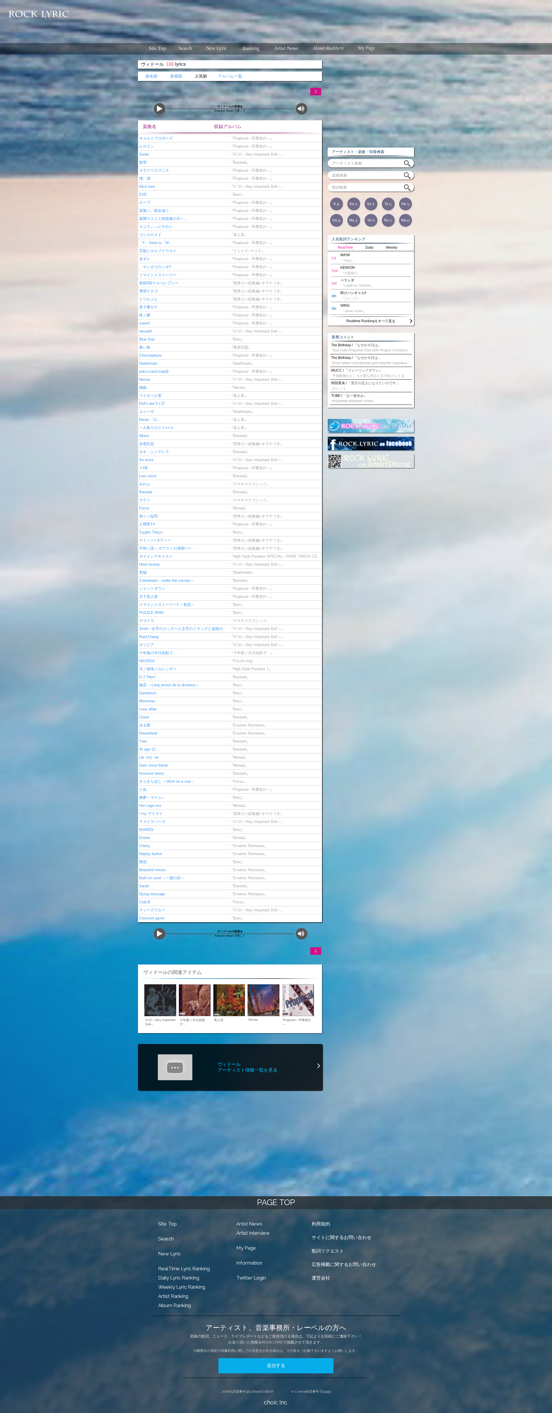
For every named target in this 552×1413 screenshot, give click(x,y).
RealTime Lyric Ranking (184, 1268)
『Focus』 (237, 781)
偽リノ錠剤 (148, 516)
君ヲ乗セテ (148, 307)
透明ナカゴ (148, 291)
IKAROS (146, 830)
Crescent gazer (151, 918)
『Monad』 (237, 508)
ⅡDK (143, 468)
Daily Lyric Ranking (178, 1278)
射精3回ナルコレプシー (158, 283)
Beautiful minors (152, 870)
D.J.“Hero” (147, 677)
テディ (144, 500)
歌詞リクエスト (328, 1251)
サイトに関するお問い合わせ (341, 1237)
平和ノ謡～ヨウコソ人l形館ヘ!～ (165, 548)
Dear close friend (152, 765)
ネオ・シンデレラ (153, 452)
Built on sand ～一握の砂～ (161, 878)
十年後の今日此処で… (157, 653)
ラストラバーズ (151, 821)
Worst (143, 436)
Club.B (144, 902)
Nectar (144, 379)
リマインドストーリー (157, 275)
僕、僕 (144, 178)
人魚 (142, 789)
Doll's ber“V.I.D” (151, 403)
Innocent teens (151, 773)
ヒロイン (146, 146)
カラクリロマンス (153, 170)
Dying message (151, 894)
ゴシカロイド (150, 235)
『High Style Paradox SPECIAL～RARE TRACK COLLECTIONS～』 (274, 556)
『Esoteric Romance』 (247, 725)
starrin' (144, 323)
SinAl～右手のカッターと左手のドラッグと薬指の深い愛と (182, 629)
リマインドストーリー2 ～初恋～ (166, 604)
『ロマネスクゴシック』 (249, 484)
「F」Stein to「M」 (155, 243)
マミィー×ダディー (154, 540)
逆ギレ (144, 259)
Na (405, 204)
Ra (388, 220)
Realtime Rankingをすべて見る (370, 321)
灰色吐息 (146, 444)
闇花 (142, 862)
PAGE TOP (276, 1202)
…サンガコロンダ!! (154, 267)
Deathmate (147, 363)
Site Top (167, 1224)
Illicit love (146, 186)
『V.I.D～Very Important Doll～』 (256, 154)
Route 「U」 (149, 419)
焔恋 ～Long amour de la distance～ (168, 685)
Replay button (150, 854)
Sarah (143, 886)
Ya (371, 220)
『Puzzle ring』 (241, 661)
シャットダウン (151, 588)
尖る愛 (144, 725)
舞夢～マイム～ (151, 797)
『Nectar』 (237, 387)
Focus (144, 508)
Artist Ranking (173, 1296)
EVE (142, 194)
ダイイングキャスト (155, 556)
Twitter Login (251, 1278)
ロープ (144, 202)
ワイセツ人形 (150, 395)
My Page (246, 1248)
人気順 (201, 76)
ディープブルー (151, 910)
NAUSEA (146, 661)
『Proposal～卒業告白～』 (250, 138)
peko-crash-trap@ (153, 371)
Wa (405, 220)
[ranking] (251, 49)
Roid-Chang (148, 637)
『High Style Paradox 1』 (249, 669)
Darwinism (147, 693)
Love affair (147, 709)
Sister (143, 154)
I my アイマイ (150, 813)
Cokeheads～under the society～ (166, 580)
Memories (147, 701)
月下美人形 (148, 596)
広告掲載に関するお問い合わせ (344, 1264)
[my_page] (366, 49)
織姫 (142, 387)
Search (166, 1239)
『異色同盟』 (239, 347)
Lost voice (147, 476)
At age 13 (146, 749)
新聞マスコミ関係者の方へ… (163, 219)
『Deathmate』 (241, 363)
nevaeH (145, 331)
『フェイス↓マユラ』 (246, 251)
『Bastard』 (238, 162)
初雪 (142, 162)
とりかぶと (148, 299)
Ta (388, 204)
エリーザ (146, 411)
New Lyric (169, 1254)
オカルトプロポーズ (155, 138)
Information (249, 1263)
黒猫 (142, 572)
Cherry (144, 846)
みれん (144, 484)
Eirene (144, 838)
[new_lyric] (216, 49)
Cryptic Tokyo (150, 532)
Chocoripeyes (150, 355)
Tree (142, 741)
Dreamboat (147, 733)
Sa (371, 204)
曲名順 (151, 76)
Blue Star (146, 339)
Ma (353, 220)
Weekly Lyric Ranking (181, 1287)
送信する (276, 1365)
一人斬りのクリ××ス (156, 428)
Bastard (145, 492)
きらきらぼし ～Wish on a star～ (166, 781)
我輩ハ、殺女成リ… (155, 210)
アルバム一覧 (230, 76)
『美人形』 (237, 235)
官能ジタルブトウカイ (157, 251)
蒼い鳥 (144, 347)
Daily (369, 248)
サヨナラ (146, 620)
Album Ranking (174, 1305)
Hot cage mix (149, 805)
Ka (354, 204)
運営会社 (321, 1278)
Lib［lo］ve (148, 757)
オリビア (146, 645)
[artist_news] (286, 49)
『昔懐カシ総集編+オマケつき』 (255, 283)
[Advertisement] (312, 19)
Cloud (143, 717)
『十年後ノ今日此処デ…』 (250, 653)
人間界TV (146, 524)
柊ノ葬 (144, 315)
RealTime (345, 248)
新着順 (176, 76)
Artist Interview (253, 1233)
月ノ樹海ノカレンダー (157, 669)
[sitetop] (156, 49)
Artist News (249, 1224)
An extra (145, 460)
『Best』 (236, 194)
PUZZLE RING (151, 612)
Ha (336, 220)
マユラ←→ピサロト (155, 227)
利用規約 (321, 1224)
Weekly (391, 248)
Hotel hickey (149, 564)
